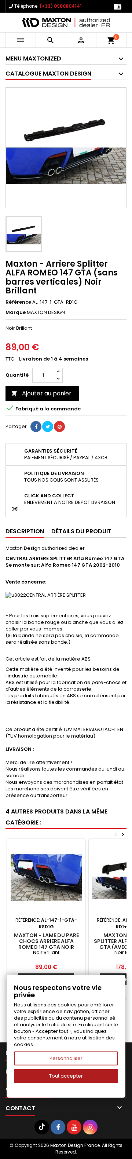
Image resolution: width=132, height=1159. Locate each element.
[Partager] (35, 426)
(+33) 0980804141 (61, 6)
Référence (18, 302)
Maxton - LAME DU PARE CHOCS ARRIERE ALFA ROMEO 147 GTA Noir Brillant (46, 944)
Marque (16, 312)
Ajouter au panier (41, 393)
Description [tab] (25, 531)
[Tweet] (47, 426)
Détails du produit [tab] (81, 531)
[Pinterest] (59, 426)
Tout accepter (66, 1075)
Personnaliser (66, 1058)
